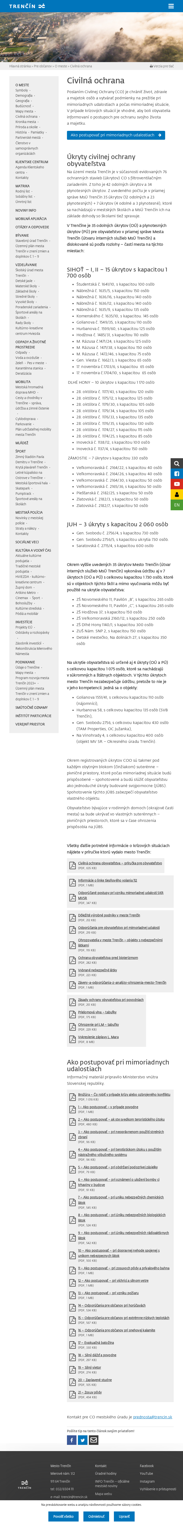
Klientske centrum (31, 162)
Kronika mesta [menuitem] (25, 122)
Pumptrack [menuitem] (23, 493)
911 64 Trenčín (60, 1481)
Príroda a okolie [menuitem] (26, 127)
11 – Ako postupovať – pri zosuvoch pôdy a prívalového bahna (123, 1268)
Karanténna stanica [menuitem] (29, 368)
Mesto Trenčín (61, 1466)
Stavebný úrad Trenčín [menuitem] (31, 241)
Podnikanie (25, 662)
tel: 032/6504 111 (62, 1489)
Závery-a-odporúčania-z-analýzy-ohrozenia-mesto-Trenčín (122, 982)
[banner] (30, 6)
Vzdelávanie (26, 265)
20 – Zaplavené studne (95, 1380)
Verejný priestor (30, 724)
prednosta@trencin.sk (152, 1417)
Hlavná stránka (20, 66)
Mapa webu (103, 1494)
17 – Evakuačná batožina (96, 1343)
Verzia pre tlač (163, 66)
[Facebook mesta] (177, 473)
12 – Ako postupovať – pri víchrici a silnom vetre (113, 1280)
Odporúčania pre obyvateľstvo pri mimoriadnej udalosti (119, 928)
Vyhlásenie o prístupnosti (158, 1489)
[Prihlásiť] (177, 494)
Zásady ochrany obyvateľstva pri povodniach (111, 1000)
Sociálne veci (27, 542)
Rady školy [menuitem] (23, 323)
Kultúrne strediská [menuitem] (28, 608)
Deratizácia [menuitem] (23, 373)
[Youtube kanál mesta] (177, 484)
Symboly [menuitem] (21, 90)
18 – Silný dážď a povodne (97, 1355)
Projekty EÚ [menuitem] (23, 627)
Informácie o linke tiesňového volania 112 (107, 880)
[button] (171, 6)
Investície (23, 622)
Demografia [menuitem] (23, 95)
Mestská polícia (29, 512)
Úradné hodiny (106, 1473)
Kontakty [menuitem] (22, 178)
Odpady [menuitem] (21, 352)
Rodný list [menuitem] (22, 191)
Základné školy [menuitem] (25, 291)
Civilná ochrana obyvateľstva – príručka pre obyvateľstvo (120, 863)
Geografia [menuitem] (22, 101)
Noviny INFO (25, 210)
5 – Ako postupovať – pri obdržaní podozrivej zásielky (118, 1167)
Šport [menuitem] (36, 598)
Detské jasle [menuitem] (23, 281)
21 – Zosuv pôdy (90, 1392)
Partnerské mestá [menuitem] (28, 137)
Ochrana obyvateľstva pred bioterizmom (108, 958)
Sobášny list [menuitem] (23, 196)
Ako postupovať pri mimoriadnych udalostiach (112, 135)
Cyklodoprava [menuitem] (25, 419)
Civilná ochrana (81, 66)
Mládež (21, 443)
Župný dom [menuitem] (23, 587)
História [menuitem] (21, 132)
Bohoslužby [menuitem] (23, 603)
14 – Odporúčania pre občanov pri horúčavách (112, 1305)
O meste (61, 66)
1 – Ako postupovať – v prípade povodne (108, 1107)
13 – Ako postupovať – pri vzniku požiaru (108, 1293)
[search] (177, 463)
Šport (20, 451)
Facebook (147, 1466)
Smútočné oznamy (31, 707)
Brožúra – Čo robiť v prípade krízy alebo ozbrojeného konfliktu (124, 1094)
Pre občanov (43, 66)
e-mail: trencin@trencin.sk (69, 1497)
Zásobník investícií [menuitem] (28, 643)
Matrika (22, 186)
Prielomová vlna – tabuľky (97, 1012)
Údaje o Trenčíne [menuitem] (27, 667)
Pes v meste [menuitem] (35, 363)
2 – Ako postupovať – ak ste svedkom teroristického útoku (121, 1119)
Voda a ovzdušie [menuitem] (27, 358)
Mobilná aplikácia (31, 219)
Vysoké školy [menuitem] (24, 302)
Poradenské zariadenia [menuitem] (31, 307)
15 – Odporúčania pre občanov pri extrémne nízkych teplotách (124, 1318)
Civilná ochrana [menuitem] (26, 116)
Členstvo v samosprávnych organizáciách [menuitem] (26, 148)
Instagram (147, 1481)
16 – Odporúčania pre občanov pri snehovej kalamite (116, 1330)
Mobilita (22, 382)
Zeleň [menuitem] (19, 363)
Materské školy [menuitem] (26, 286)
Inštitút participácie (33, 716)
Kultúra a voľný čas (33, 550)
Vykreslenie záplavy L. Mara (98, 1037)
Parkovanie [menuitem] (23, 424)
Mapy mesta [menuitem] (24, 111)
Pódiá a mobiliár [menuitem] (26, 614)
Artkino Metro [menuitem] (25, 593)
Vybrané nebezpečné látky (97, 970)
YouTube (146, 1473)
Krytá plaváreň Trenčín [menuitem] (31, 467)
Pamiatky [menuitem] (37, 132)
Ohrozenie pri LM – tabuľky (98, 1024)
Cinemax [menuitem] (21, 598)
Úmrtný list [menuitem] (23, 202)
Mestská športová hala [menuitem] (31, 483)
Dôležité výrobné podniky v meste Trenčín (109, 915)
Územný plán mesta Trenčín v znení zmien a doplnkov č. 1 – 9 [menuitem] (32, 251)
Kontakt (101, 1466)
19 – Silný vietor (89, 1367)
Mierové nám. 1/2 (63, 1473)
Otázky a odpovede (32, 227)
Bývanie (22, 235)
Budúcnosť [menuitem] (23, 106)
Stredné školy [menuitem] (25, 296)
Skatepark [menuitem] (22, 488)
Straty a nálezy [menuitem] (25, 528)
